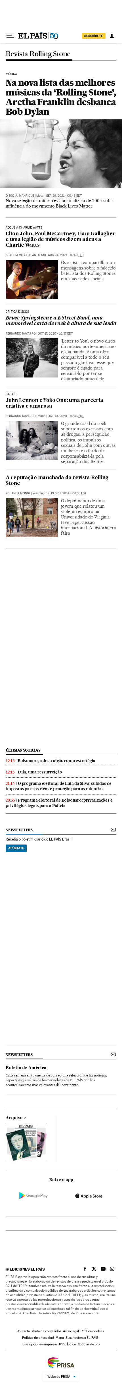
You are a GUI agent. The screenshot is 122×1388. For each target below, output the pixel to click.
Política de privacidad (38, 1337)
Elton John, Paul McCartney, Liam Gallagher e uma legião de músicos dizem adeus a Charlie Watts (60, 240)
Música (11, 74)
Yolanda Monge (18, 493)
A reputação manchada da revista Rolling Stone (57, 481)
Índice (71, 1344)
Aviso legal (71, 1331)
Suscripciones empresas (39, 1344)
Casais (11, 394)
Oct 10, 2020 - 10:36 (66, 416)
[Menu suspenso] (10, 35)
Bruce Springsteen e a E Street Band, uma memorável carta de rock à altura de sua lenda (61, 321)
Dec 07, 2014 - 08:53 (68, 493)
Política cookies (92, 1331)
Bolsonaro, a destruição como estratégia (56, 760)
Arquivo (14, 1118)
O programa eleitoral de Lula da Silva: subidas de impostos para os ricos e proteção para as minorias (59, 786)
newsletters (19, 830)
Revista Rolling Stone (38, 54)
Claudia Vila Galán (21, 255)
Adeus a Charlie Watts (24, 227)
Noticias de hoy (88, 1344)
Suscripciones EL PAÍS (82, 1337)
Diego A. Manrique (20, 196)
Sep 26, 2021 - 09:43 (64, 196)
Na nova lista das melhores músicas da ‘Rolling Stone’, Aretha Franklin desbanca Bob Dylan (61, 97)
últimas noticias (23, 750)
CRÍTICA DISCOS (17, 312)
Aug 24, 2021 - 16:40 (66, 255)
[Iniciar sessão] (111, 35)
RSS (62, 1344)
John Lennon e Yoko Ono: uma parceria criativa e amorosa (54, 403)
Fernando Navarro (21, 333)
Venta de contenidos (46, 1331)
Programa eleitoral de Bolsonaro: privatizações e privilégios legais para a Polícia (59, 803)
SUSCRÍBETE (93, 36)
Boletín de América (26, 1068)
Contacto (23, 1331)
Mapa (60, 1337)
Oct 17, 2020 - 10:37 (55, 333)
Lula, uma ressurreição (40, 772)
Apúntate (16, 848)
